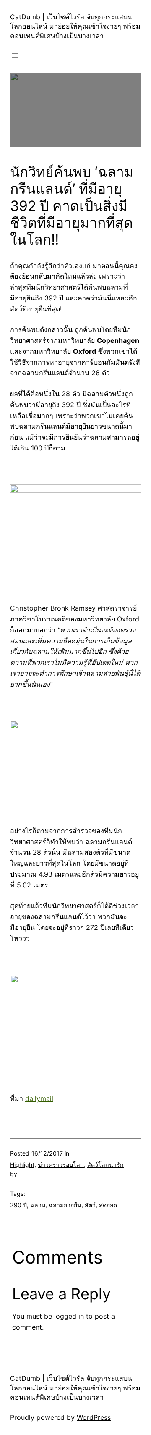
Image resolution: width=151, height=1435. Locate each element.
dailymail (39, 1098)
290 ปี (18, 1205)
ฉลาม (37, 1205)
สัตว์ (90, 1205)
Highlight (22, 1164)
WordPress (94, 1417)
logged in (69, 1316)
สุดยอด (108, 1205)
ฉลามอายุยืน (65, 1205)
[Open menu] (15, 55)
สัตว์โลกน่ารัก (105, 1164)
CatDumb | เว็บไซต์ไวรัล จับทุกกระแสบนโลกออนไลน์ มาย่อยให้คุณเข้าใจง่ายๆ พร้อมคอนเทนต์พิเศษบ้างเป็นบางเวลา (75, 26)
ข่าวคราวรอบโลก (61, 1164)
